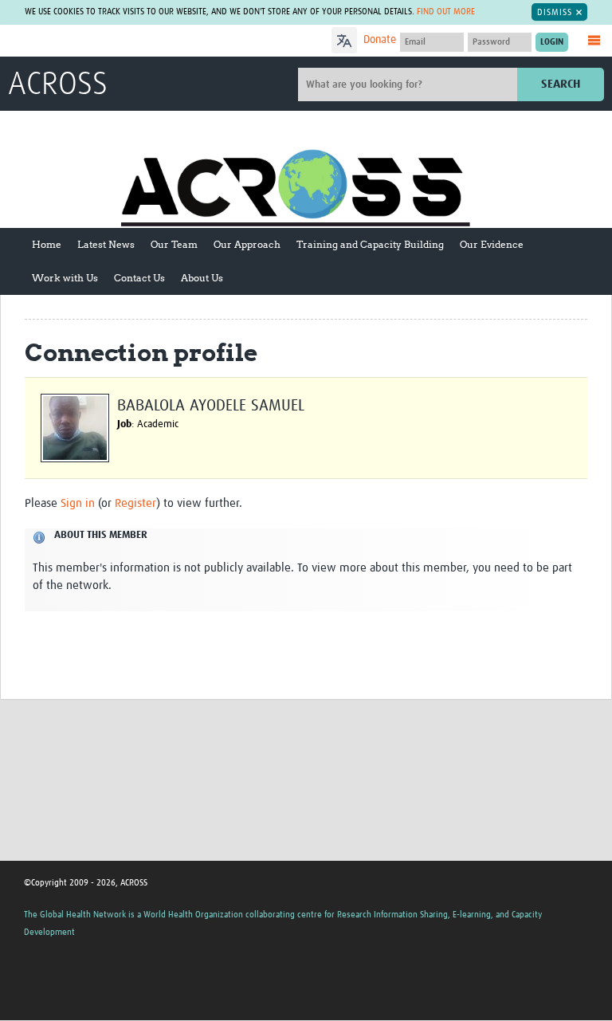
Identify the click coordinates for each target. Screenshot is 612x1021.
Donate (379, 39)
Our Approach (247, 244)
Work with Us (65, 278)
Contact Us (139, 278)
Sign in (78, 503)
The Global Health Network (126, 42)
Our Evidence (492, 244)
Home (46, 244)
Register (135, 503)
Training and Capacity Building (370, 244)
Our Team (174, 244)
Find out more (446, 11)
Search (560, 84)
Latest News (106, 244)
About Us (202, 278)
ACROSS (58, 85)
